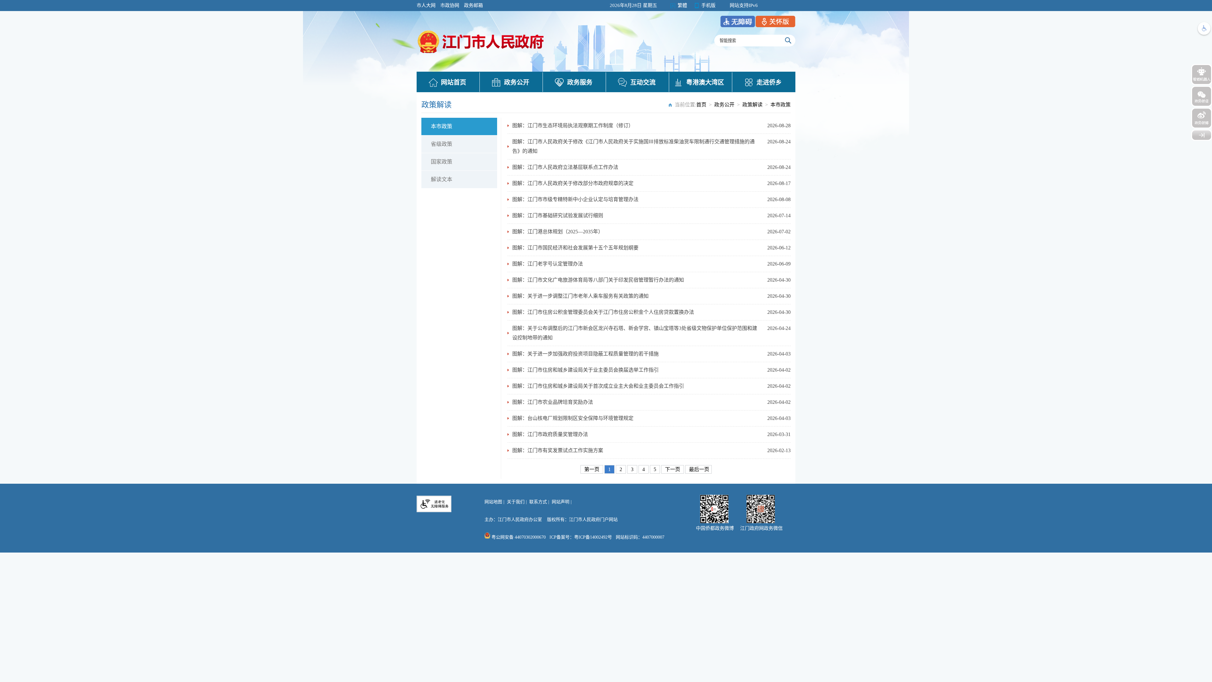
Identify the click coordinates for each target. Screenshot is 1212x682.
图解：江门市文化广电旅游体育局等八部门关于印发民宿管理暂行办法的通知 (598, 280)
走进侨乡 (769, 82)
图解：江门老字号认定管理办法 (547, 263)
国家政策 (441, 162)
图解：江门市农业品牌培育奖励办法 (552, 402)
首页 (701, 104)
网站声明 (560, 502)
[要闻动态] (481, 54)
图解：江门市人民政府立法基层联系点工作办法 (565, 167)
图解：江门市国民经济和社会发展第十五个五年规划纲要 (575, 247)
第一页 (592, 469)
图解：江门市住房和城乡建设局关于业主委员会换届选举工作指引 (585, 370)
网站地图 (493, 502)
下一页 (673, 469)
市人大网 (426, 5)
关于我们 (516, 502)
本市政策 (780, 104)
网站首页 (453, 82)
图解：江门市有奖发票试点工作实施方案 (557, 450)
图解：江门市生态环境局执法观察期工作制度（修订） (572, 125)
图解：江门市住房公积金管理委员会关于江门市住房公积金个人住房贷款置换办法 (603, 312)
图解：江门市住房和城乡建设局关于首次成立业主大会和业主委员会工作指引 (598, 386)
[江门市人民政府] (1201, 135)
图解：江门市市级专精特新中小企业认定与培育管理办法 (575, 199)
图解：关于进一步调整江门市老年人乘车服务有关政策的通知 (580, 296)
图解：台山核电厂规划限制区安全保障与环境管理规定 (572, 418)
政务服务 (579, 82)
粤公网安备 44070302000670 (518, 537)
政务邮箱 (473, 5)
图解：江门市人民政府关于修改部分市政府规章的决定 (572, 183)
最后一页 (699, 469)
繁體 (682, 5)
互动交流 (643, 82)
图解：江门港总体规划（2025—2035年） (557, 231)
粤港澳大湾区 (705, 82)
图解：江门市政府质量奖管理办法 (550, 434)
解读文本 (441, 179)
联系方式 (538, 502)
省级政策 (441, 144)
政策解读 (752, 104)
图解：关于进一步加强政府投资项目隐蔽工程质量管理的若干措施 (585, 353)
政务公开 (516, 82)
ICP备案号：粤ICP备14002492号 (581, 537)
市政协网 (449, 5)
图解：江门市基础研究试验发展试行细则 (557, 215)
